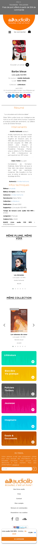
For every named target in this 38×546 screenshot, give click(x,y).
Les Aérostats (19, 275)
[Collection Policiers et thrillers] (19, 391)
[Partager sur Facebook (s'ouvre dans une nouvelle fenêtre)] (9, 96)
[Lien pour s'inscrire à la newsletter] (19, 453)
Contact (19, 498)
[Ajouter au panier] (19, 539)
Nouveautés (13, 4)
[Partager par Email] (17, 96)
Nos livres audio (19, 489)
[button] (19, 50)
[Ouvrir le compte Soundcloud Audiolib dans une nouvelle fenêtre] (24, 519)
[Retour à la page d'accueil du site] (19, 22)
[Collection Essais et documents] (19, 439)
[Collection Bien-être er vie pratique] (19, 373)
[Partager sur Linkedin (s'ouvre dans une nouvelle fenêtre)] (21, 96)
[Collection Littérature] (19, 359)
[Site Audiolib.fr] (19, 482)
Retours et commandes (19, 508)
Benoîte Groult (19, 339)
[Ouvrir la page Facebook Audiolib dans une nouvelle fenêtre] (12, 519)
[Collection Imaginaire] (19, 423)
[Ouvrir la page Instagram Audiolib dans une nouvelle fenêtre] (17, 519)
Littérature (21, 84)
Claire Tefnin (21, 80)
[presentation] (4, 325)
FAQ (19, 494)
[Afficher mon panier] (29, 31)
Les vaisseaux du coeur (19, 334)
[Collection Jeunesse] (19, 406)
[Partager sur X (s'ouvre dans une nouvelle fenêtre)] (13, 96)
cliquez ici (15, 465)
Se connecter (20, 32)
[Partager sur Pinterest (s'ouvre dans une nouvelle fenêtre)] (25, 96)
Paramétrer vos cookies (19, 512)
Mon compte (23, 4)
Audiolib (12, 188)
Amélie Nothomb (23, 78)
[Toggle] (9, 32)
